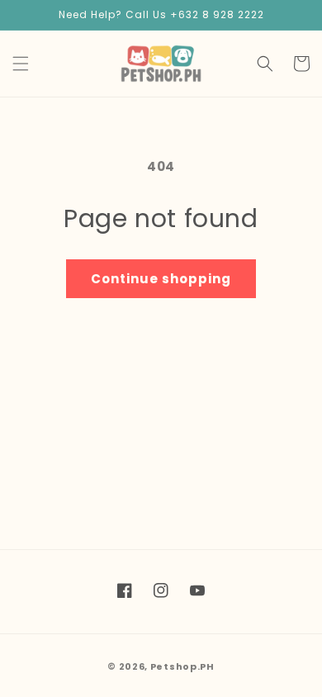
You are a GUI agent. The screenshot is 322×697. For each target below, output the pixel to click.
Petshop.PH (182, 666)
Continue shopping (161, 278)
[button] (20, 63)
